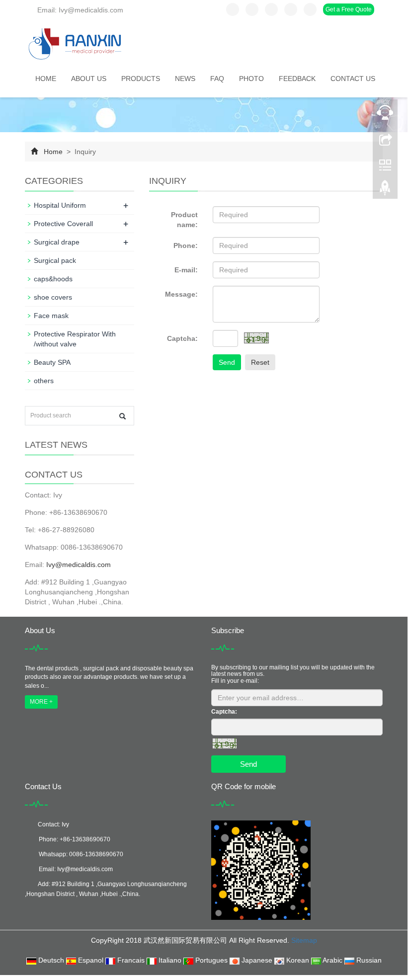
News (185, 78)
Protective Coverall (63, 224)
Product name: (184, 220)
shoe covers (53, 297)
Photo (251, 78)
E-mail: (186, 270)
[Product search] (122, 416)
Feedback (297, 78)
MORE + (41, 701)
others (44, 381)
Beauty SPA (52, 362)
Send (227, 362)
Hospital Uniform (60, 205)
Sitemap (304, 940)
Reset (260, 362)
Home (45, 78)
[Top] (385, 190)
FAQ (217, 78)
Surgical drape (57, 242)
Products (140, 78)
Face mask (51, 316)
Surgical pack (55, 260)
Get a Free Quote (349, 9)
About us (88, 78)
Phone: (185, 245)
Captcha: (182, 338)
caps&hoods (53, 279)
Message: (181, 294)
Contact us (352, 78)
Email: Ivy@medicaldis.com (79, 10)
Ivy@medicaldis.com (78, 565)
